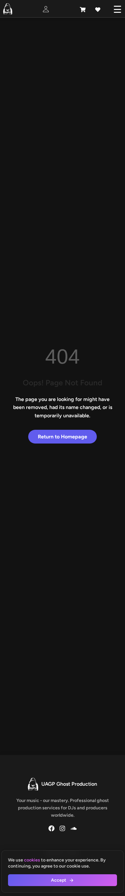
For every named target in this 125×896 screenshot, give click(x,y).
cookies (32, 860)
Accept (58, 880)
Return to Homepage (62, 437)
